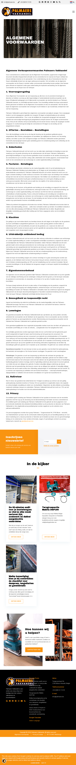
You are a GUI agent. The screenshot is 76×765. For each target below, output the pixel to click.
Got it (43, 763)
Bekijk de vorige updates (51, 445)
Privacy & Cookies (38, 734)
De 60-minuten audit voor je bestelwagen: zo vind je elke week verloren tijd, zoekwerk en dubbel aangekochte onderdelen (38, 685)
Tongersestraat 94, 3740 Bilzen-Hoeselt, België (61, 682)
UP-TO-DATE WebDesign (54, 734)
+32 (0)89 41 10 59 (58, 690)
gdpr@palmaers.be (27, 421)
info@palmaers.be (58, 696)
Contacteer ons (34, 650)
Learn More (35, 763)
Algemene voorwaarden (22, 734)
